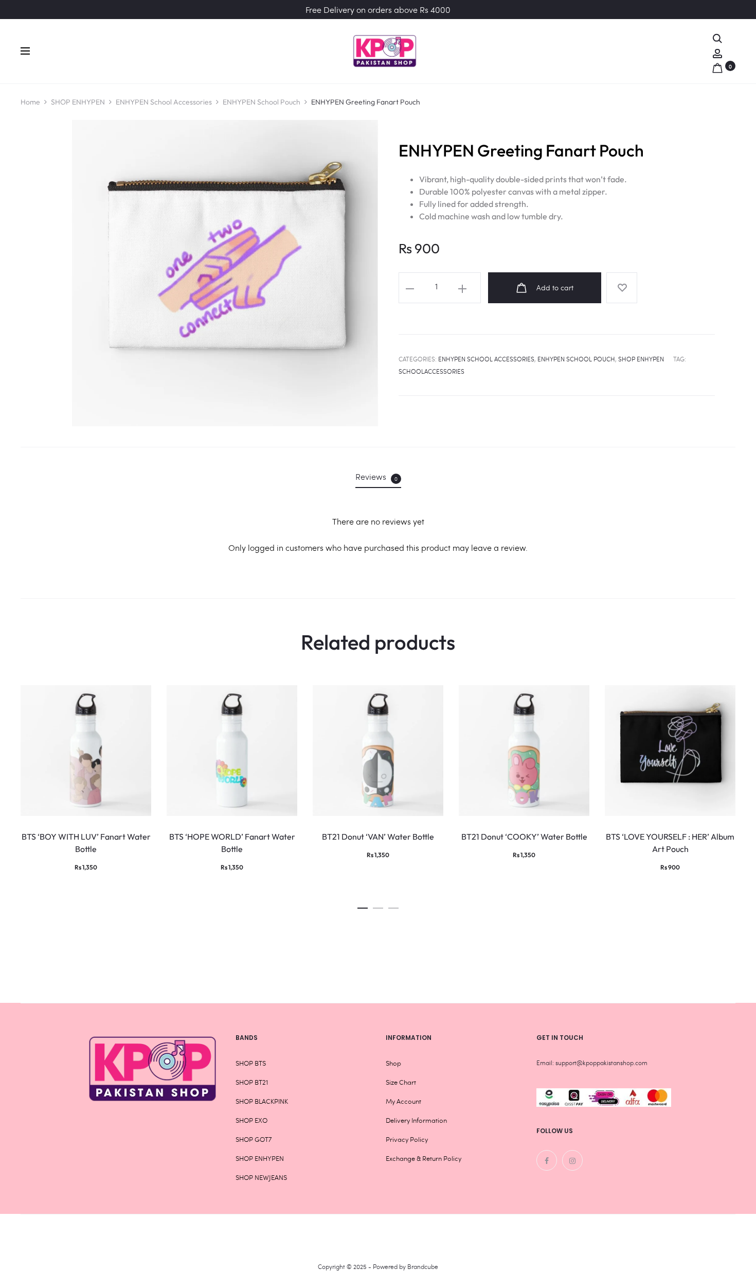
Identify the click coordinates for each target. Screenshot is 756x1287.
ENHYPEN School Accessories (164, 102)
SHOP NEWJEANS (261, 1177)
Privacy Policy (407, 1139)
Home (30, 102)
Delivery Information (416, 1120)
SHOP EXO (251, 1120)
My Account (403, 1101)
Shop (393, 1063)
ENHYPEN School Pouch (261, 102)
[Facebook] (546, 1160)
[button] (362, 905)
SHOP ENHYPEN (78, 102)
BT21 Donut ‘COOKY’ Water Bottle (524, 836)
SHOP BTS (251, 1063)
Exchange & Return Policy (423, 1158)
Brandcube (422, 1266)
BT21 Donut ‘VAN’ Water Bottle (378, 836)
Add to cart (553, 287)
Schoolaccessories (431, 371)
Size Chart (401, 1082)
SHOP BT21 (252, 1082)
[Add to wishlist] (621, 287)
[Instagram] (572, 1160)
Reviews (376, 476)
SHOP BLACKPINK (262, 1101)
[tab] (378, 476)
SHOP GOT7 (254, 1139)
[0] (717, 65)
